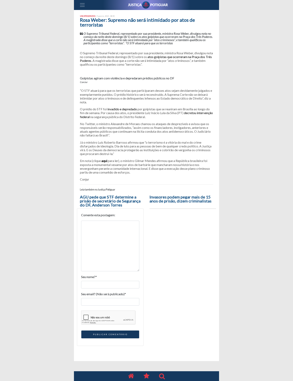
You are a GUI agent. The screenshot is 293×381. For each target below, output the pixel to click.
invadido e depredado (122, 109)
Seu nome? (89, 277)
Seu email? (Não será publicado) (103, 294)
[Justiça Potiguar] (131, 376)
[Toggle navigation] (82, 5)
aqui (104, 161)
